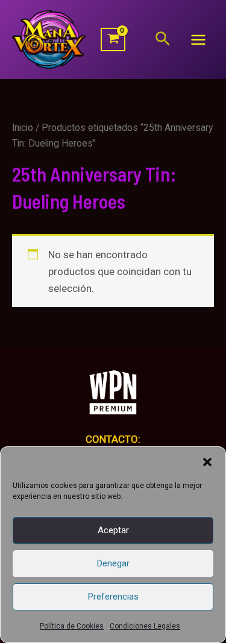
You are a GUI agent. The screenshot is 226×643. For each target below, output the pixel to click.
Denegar (113, 563)
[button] (207, 462)
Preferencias (113, 596)
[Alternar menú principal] (198, 39)
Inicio (22, 127)
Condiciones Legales (145, 626)
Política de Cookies (72, 626)
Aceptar (113, 530)
